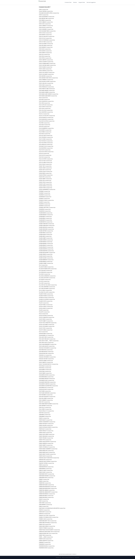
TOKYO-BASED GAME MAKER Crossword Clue (48, 95)
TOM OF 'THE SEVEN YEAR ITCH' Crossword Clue (48, 364)
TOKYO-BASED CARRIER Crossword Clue (47, 92)
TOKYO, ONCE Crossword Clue (45, 85)
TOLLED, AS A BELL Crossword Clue (46, 306)
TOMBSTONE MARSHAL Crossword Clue (47, 493)
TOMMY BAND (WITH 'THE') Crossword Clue (47, 520)
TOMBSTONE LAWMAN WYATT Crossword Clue (48, 492)
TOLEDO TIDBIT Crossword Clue (45, 178)
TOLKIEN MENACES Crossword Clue (46, 247)
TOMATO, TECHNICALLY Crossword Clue (47, 447)
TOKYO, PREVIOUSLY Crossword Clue (46, 86)
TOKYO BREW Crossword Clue (45, 20)
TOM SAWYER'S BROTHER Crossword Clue (47, 382)
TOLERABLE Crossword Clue (44, 191)
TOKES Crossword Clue (43, 9)
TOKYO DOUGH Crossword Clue (45, 27)
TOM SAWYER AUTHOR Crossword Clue (47, 375)
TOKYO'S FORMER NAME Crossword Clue (47, 63)
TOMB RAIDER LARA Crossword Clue (46, 477)
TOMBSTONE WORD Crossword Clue (46, 497)
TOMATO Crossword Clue (44, 418)
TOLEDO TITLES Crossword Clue (45, 182)
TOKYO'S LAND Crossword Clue (45, 68)
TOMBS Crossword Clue (43, 481)
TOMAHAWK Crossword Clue (44, 414)
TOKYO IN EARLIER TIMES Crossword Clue (47, 31)
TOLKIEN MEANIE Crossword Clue (45, 241)
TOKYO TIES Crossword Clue (44, 56)
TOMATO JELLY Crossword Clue (45, 429)
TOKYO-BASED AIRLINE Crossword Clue (47, 90)
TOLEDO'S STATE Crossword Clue (45, 187)
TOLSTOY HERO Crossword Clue (45, 319)
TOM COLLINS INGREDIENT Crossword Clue (47, 344)
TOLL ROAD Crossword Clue (44, 274)
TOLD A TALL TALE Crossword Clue (45, 110)
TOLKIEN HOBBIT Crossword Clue (45, 238)
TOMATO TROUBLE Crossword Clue (46, 438)
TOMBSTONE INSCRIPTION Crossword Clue (47, 486)
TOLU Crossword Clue (43, 331)
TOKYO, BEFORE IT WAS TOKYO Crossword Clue (48, 77)
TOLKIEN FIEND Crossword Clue (45, 232)
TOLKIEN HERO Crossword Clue (45, 236)
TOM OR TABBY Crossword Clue (45, 373)
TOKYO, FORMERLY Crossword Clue (46, 79)
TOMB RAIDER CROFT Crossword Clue (46, 474)
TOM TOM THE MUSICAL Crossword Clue (47, 396)
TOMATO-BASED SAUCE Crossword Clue (47, 452)
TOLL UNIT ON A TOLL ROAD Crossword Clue (48, 285)
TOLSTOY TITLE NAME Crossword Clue (46, 324)
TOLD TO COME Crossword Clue (45, 139)
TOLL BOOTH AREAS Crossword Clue (46, 267)
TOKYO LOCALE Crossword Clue (45, 32)
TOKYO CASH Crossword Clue (45, 23)
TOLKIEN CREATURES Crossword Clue (46, 229)
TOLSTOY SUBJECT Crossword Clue (46, 321)
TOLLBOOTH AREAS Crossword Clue (46, 295)
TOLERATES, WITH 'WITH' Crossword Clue (47, 207)
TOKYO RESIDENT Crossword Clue (45, 47)
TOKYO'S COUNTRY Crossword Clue (46, 61)
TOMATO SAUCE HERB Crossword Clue (46, 434)
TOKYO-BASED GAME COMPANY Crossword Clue (48, 94)
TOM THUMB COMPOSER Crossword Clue (47, 393)
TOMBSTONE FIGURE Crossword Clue (46, 484)
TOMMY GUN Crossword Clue (45, 524)
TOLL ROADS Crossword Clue (45, 279)
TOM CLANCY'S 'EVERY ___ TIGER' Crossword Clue (48, 340)
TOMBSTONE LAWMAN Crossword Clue (47, 490)
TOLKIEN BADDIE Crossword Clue (45, 212)
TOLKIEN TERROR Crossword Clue (45, 254)
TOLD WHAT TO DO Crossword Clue (46, 146)
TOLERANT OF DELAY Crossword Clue (46, 200)
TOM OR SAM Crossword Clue (45, 371)
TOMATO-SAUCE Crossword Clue (45, 456)
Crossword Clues (68, 2)
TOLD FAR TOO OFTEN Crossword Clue (46, 121)
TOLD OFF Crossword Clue (44, 126)
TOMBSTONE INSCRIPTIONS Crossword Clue (48, 488)
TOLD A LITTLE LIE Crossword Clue (46, 104)
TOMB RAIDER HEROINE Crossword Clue (47, 475)
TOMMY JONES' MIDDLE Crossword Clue (47, 526)
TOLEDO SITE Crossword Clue (45, 176)
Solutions (75, 2)
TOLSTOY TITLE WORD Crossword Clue (46, 326)
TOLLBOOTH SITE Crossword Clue (45, 301)
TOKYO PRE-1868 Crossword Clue (45, 45)
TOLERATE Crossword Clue (44, 202)
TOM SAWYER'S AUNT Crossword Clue (46, 380)
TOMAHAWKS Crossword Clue (45, 416)
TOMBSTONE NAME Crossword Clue (46, 495)
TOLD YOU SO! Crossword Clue (45, 155)
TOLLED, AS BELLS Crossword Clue (45, 308)
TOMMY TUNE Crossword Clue (45, 535)
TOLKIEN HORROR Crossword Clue (46, 239)
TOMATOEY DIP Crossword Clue (45, 459)
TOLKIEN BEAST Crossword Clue (45, 216)
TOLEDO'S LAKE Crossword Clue (45, 184)
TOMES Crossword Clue (43, 506)
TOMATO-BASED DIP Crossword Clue (46, 450)
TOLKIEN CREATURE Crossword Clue (46, 227)
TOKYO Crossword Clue (43, 14)
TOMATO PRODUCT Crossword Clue (46, 430)
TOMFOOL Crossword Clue (44, 510)
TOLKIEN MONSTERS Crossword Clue (46, 250)
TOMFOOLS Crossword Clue (44, 513)
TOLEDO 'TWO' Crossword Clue (45, 166)
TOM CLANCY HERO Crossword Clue (46, 337)
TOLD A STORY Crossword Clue (45, 106)
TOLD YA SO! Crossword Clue (44, 149)
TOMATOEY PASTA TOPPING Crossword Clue (48, 461)
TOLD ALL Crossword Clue (44, 113)
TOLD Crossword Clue (43, 97)
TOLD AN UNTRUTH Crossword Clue (46, 117)
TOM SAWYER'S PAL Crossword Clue (46, 387)
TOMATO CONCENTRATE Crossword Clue (47, 421)
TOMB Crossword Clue (43, 465)
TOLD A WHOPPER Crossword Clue (46, 112)
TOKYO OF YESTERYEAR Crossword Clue (47, 40)
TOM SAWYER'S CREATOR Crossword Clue (47, 384)
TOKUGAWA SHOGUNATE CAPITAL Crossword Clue (49, 13)
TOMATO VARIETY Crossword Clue (45, 445)
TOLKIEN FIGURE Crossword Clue (45, 234)
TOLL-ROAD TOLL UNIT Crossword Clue (47, 292)
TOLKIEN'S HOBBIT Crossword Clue (46, 263)
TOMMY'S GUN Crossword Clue (45, 538)
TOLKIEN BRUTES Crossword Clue (45, 221)
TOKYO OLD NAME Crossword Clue (46, 43)
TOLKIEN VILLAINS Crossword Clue (46, 258)
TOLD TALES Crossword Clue (44, 133)
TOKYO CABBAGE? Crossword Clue (46, 22)
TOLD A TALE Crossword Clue (44, 108)
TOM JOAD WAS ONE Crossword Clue (46, 353)
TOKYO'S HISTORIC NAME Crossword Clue (47, 65)
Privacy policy (77, 557)
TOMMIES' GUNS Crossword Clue (45, 519)
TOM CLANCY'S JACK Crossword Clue (46, 342)
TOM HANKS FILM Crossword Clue (46, 349)
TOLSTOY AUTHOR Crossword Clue (46, 315)
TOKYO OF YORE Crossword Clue (45, 41)
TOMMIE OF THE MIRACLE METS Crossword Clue (48, 517)
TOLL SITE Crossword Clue (44, 281)
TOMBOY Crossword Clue (44, 479)
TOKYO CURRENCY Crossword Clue (46, 25)
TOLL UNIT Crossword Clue (44, 283)
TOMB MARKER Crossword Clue (45, 468)
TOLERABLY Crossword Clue (44, 193)
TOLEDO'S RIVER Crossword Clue (45, 185)
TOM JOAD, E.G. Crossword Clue (45, 355)
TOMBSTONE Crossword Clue (45, 483)
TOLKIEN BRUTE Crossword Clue (45, 220)
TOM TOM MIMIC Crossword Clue (45, 394)
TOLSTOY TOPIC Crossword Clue (45, 328)
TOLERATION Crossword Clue (45, 211)
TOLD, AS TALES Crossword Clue (45, 164)
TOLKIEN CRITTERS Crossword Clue (46, 230)
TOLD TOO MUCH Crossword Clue (46, 140)
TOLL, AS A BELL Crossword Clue (45, 290)
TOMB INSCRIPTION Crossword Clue (46, 466)
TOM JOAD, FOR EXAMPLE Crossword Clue (47, 357)
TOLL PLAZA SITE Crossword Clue (45, 270)
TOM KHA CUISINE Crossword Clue (46, 360)
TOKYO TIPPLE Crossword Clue (45, 58)
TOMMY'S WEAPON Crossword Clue (46, 540)
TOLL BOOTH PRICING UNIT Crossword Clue (47, 268)
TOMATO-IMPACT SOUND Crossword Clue (47, 454)
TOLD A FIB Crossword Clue (44, 103)
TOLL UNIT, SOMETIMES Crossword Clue (47, 286)
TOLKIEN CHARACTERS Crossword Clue (46, 225)
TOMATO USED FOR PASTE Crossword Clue (47, 441)
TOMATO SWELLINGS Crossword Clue (46, 436)
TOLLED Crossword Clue (44, 303)
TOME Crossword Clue (43, 501)
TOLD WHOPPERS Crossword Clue (46, 148)
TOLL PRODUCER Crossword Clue (45, 272)
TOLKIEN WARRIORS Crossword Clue (46, 259)
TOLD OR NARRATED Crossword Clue (46, 128)
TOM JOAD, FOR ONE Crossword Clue (46, 358)
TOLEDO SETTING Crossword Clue (45, 175)
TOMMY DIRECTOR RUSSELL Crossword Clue (48, 522)
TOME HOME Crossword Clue (45, 502)
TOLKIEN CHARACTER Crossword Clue (46, 223)
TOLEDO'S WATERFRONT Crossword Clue (47, 189)
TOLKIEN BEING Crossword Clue (45, 218)
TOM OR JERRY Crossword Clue (45, 369)
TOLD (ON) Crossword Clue (44, 99)
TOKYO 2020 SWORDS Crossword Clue (46, 16)
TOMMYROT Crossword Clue (44, 542)
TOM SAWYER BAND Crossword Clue (46, 376)
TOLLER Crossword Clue (43, 310)
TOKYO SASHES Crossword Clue (45, 50)
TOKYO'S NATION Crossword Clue (45, 70)
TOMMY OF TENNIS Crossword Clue (46, 528)
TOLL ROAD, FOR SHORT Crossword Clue (47, 277)
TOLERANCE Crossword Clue (44, 194)
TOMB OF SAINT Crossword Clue (45, 472)
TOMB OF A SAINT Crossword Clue (46, 470)
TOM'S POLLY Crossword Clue (45, 407)
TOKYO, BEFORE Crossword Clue (45, 76)
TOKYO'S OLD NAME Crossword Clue (46, 74)
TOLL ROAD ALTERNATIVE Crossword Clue (47, 276)
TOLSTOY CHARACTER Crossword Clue (46, 317)
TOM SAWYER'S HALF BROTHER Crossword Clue (48, 385)
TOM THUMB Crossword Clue (45, 391)
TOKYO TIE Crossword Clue (44, 54)
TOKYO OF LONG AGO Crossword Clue (46, 36)
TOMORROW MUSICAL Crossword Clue (46, 546)
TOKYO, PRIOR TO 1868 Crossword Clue (47, 88)
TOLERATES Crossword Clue (44, 205)
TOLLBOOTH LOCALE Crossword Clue (46, 297)
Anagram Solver (82, 2)
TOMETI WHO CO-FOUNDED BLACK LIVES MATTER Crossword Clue (52, 508)
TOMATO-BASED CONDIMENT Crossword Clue (48, 448)
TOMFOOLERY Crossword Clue (45, 511)
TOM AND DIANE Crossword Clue (45, 333)
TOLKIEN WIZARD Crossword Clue (45, 261)
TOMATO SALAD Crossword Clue (45, 432)
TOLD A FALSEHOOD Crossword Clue (46, 101)
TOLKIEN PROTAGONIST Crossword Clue (47, 252)
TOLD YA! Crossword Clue (44, 153)
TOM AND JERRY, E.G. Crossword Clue (46, 335)
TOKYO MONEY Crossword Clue (45, 34)
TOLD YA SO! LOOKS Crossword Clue (46, 151)
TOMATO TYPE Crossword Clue (45, 439)
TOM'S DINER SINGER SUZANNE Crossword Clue (48, 403)
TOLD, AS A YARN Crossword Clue (45, 162)
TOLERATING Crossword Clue (45, 209)
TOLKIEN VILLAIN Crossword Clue (45, 256)
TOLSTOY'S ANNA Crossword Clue (45, 330)
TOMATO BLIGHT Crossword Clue (45, 420)
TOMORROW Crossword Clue (45, 544)
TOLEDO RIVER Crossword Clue (45, 173)
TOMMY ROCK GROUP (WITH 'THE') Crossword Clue (49, 531)
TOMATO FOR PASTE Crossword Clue (46, 423)
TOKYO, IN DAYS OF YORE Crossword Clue (47, 81)
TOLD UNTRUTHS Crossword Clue (45, 144)
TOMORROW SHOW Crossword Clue (46, 547)
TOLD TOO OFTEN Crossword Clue (46, 142)
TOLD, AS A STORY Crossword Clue (46, 158)
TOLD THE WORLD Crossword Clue (46, 137)
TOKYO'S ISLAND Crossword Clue (45, 67)
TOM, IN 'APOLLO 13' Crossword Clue (46, 411)
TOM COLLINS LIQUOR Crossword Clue (46, 346)
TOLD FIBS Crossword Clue (44, 122)
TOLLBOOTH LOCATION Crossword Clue (47, 299)
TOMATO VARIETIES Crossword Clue (46, 443)
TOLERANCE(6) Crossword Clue (45, 196)
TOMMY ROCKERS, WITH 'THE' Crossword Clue (48, 533)
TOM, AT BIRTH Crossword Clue (45, 409)
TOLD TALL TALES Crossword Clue (45, 135)
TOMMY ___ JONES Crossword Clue (46, 537)
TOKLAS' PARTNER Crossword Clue (46, 11)
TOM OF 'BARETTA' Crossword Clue (46, 362)
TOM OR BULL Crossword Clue (45, 367)
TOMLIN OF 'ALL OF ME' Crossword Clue (47, 515)
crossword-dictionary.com (69, 557)
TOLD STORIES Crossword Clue (45, 131)
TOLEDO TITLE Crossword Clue (45, 180)
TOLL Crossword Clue (43, 265)
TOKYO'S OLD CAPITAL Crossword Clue (46, 72)
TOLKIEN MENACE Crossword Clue (46, 245)
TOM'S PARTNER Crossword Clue (45, 405)
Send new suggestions (91, 2)
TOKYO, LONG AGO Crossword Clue (46, 83)
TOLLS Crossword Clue (43, 313)
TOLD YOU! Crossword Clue (44, 157)
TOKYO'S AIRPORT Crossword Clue (46, 59)
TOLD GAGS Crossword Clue (44, 124)
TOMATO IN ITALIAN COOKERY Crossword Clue (48, 427)
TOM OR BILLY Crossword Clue (45, 366)
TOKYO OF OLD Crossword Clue (45, 38)
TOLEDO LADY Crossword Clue (45, 169)
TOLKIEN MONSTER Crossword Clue (46, 248)
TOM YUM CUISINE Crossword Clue (46, 398)
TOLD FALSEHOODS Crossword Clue (46, 119)
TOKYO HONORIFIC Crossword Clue (46, 29)
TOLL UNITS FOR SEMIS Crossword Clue (47, 288)
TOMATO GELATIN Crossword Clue (46, 425)
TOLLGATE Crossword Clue (44, 312)
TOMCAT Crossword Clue (44, 499)
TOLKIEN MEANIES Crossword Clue (46, 243)
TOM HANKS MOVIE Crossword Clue (46, 351)
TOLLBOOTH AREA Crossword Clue (46, 294)
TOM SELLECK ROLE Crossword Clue (46, 389)
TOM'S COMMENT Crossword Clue (46, 400)
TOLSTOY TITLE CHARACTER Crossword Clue (47, 322)
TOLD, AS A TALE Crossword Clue (45, 160)
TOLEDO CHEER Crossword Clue (45, 167)
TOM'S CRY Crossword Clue (44, 402)
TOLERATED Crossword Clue (44, 203)
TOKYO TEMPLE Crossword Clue (45, 52)
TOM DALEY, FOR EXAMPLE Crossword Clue (47, 348)
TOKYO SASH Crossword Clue (45, 49)
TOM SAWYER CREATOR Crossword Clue (47, 378)
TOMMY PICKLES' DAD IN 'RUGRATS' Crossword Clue (49, 529)
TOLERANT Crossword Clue (44, 198)
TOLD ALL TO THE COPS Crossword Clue (47, 115)
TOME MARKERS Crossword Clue (45, 504)
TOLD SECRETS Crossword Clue (45, 130)
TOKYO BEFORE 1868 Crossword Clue (46, 18)
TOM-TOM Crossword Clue (44, 412)
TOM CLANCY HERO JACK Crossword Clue (47, 339)
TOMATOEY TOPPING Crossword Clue (46, 463)
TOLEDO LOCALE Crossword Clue (45, 171)
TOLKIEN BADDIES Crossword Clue (46, 214)
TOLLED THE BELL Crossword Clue (45, 304)
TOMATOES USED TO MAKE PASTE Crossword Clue (49, 457)
